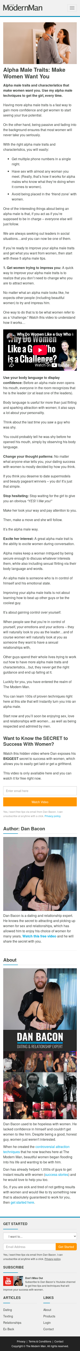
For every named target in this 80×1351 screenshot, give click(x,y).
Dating (7, 1310)
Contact (48, 1329)
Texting (8, 1316)
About (47, 1310)
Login (47, 1322)
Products (49, 1316)
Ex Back (8, 1329)
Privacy (21, 1341)
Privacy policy (52, 816)
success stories (56, 1174)
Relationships (12, 1322)
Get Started (66, 1247)
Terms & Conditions (40, 1341)
